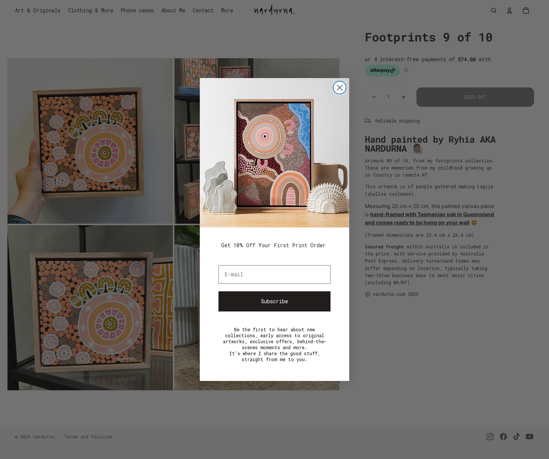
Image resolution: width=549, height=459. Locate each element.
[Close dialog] (339, 87)
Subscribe (274, 301)
